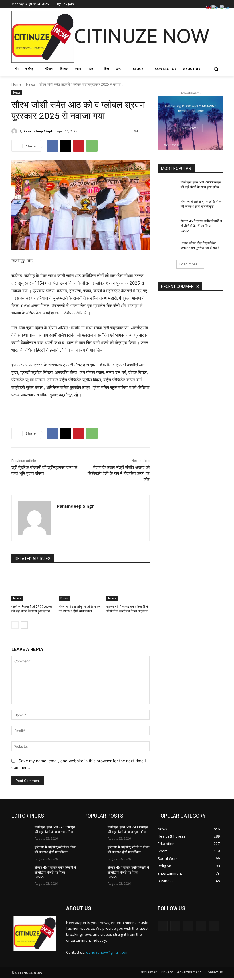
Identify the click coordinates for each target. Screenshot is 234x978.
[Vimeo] (211, 4)
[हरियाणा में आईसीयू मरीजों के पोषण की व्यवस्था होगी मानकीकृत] (80, 585)
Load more (188, 264)
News (30, 84)
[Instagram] (195, 4)
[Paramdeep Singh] (15, 131)
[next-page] (24, 625)
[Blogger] (163, 926)
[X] (203, 4)
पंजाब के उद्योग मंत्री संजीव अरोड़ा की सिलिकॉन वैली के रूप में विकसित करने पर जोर (119, 473)
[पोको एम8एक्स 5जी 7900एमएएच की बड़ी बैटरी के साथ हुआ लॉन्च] (33, 585)
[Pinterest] (78, 146)
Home (16, 84)
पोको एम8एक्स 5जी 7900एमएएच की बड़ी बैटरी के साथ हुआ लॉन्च (55, 829)
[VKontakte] (214, 926)
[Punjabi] (225, 7)
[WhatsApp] (92, 146)
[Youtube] (219, 4)
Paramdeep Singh (38, 131)
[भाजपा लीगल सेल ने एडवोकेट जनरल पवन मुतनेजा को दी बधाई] (167, 248)
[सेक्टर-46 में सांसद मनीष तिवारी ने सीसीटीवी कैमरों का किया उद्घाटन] (128, 585)
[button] (216, 69)
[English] (208, 7)
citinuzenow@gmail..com (107, 952)
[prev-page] (15, 625)
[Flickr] (188, 926)
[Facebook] (187, 4)
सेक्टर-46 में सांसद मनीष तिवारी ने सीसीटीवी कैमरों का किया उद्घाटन (201, 226)
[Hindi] (215, 7)
